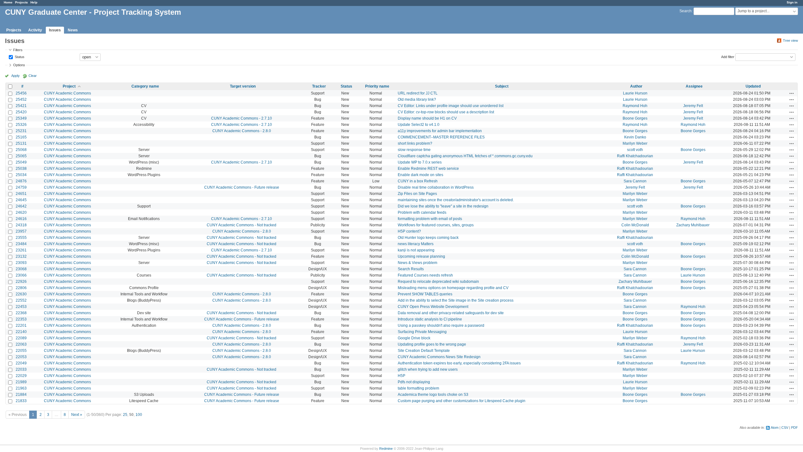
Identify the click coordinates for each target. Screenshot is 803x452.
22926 (21, 281)
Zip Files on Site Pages (417, 193)
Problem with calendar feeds (422, 212)
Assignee (694, 86)
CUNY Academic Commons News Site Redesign (439, 357)
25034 (21, 175)
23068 (21, 269)
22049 (21, 363)
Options (19, 65)
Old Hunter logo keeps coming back (428, 237)
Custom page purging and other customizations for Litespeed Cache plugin (461, 401)
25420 (21, 112)
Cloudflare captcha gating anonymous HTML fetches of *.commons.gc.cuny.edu (465, 156)
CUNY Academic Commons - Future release (241, 187)
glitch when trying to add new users (428, 369)
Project (69, 86)
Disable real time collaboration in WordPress (436, 187)
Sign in (792, 2)
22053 (21, 357)
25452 (21, 99)
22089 (21, 338)
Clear (33, 76)
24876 (21, 181)
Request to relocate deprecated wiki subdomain (438, 281)
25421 (21, 106)
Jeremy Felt (693, 106)
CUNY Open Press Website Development (433, 306)
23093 (21, 263)
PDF (794, 427)
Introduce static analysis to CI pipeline (430, 319)
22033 (21, 369)
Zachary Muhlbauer (693, 225)
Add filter (727, 56)
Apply (15, 76)
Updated (753, 86)
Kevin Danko (635, 137)
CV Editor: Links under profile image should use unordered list (450, 106)
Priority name (377, 86)
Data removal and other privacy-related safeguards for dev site (451, 313)
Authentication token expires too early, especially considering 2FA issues (459, 363)
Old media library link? (417, 99)
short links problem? (415, 143)
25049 (21, 162)
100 (139, 414)
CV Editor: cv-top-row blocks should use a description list (446, 112)
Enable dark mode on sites (420, 175)
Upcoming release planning (421, 256)
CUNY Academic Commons (67, 93)
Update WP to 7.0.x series (420, 162)
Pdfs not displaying (414, 382)
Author (636, 86)
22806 (21, 288)
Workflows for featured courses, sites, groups (436, 225)
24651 (21, 193)
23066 (21, 275)
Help (33, 2)
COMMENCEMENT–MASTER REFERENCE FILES (441, 137)
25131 (21, 143)
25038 (21, 168)
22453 (21, 306)
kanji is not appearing (416, 250)
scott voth (635, 150)
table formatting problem (418, 388)
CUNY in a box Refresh (418, 181)
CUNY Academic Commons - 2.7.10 (241, 118)
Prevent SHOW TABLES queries (425, 294)
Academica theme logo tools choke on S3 (433, 394)
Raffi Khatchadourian (635, 156)
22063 (21, 344)
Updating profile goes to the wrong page (432, 344)
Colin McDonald (635, 225)
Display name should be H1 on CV (427, 118)
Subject (501, 86)
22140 (21, 332)
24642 (21, 206)
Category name (145, 86)
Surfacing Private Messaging (422, 332)
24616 (21, 219)
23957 (21, 231)
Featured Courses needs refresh (425, 275)
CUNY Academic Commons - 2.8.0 (241, 131)
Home (8, 2)
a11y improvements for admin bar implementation (440, 131)
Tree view (790, 40)
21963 (21, 388)
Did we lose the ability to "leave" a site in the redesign (443, 206)
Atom (775, 427)
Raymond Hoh (635, 106)
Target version (243, 86)
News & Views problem (417, 263)
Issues (55, 30)
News (73, 30)
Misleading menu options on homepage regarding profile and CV (453, 288)
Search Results (411, 269)
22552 (21, 300)
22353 (21, 319)
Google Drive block (414, 338)
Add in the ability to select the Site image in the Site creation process (455, 300)
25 (125, 414)
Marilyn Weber (635, 143)
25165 (21, 137)
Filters (18, 50)
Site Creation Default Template (424, 350)
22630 (21, 294)
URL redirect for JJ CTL (418, 93)
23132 (21, 256)
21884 (21, 394)
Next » (76, 414)
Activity (35, 30)
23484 (21, 244)
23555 (21, 237)
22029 (21, 376)
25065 (21, 156)
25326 (21, 124)
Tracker (319, 86)
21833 (21, 401)
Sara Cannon (635, 181)
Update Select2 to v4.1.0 (418, 124)
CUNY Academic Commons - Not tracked (241, 225)
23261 (21, 250)
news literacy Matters (415, 244)
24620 (21, 212)
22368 (21, 313)
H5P (401, 376)
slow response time (414, 150)
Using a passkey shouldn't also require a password (441, 325)
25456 (21, 93)
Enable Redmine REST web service (428, 168)
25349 (21, 118)
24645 (21, 200)
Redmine (386, 448)
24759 (21, 187)
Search (685, 11)
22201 (21, 325)
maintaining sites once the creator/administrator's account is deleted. (456, 200)
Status (19, 56)
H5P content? (409, 231)
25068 (21, 150)
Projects (21, 2)
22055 (21, 350)
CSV (784, 427)
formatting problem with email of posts (430, 219)
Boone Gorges (635, 118)
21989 (21, 382)
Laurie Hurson (635, 93)
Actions (791, 93)
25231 (21, 131)
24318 (21, 225)
